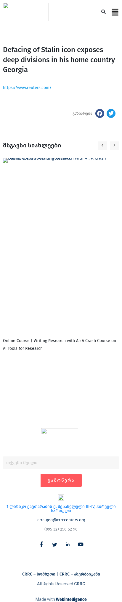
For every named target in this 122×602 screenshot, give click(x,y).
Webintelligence (71, 599)
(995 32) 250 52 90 (61, 529)
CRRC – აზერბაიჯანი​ (80, 574)
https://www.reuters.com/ (27, 87)
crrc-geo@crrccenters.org (61, 520)
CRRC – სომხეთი (38, 574)
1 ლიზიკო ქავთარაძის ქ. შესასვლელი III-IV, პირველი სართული (61, 508)
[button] (103, 12)
